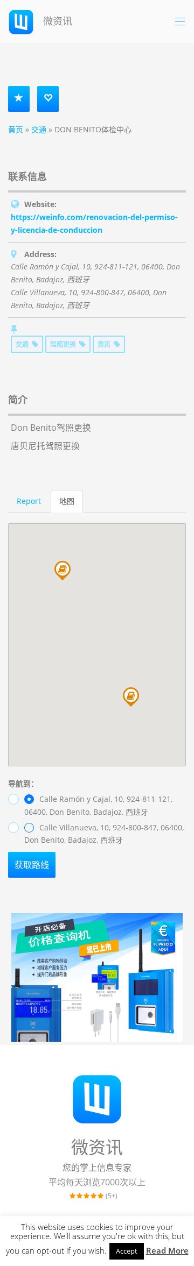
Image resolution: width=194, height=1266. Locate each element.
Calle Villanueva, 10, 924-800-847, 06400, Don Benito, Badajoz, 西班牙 (104, 833)
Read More (167, 1250)
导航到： (23, 783)
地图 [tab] (66, 501)
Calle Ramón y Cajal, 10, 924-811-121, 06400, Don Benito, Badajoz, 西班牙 (98, 805)
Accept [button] (126, 1251)
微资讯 (56, 21)
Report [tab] (29, 501)
